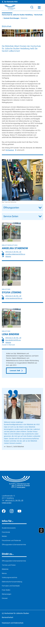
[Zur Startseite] (8, 7)
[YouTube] (19, 511)
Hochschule (38, 15)
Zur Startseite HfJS (10, 2)
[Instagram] (11, 511)
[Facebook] (4, 511)
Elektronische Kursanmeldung (12, 582)
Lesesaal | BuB (15, 370)
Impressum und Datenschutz (12, 623)
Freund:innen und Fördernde (11, 540)
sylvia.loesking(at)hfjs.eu (13, 298)
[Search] (32, 7)
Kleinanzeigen (6, 594)
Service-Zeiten (10, 216)
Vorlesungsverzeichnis (9, 577)
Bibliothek (5, 569)
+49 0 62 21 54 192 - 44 (13, 296)
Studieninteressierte (9, 528)
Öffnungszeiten (11, 207)
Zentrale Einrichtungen (11, 18)
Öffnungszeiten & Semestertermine (14, 545)
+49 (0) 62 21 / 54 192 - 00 (14, 500)
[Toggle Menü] (39, 7)
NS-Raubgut (10, 150)
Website (8, 256)
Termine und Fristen (9, 565)
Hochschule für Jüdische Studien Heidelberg (17, 15)
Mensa (4, 573)
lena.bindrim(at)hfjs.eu (13, 340)
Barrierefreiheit (7, 617)
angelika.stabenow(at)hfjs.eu (15, 254)
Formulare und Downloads (11, 586)
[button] (22, 180)
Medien (4, 536)
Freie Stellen (6, 590)
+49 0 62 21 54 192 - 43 (13, 252)
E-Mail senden (6, 503)
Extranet (5, 598)
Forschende (6, 532)
